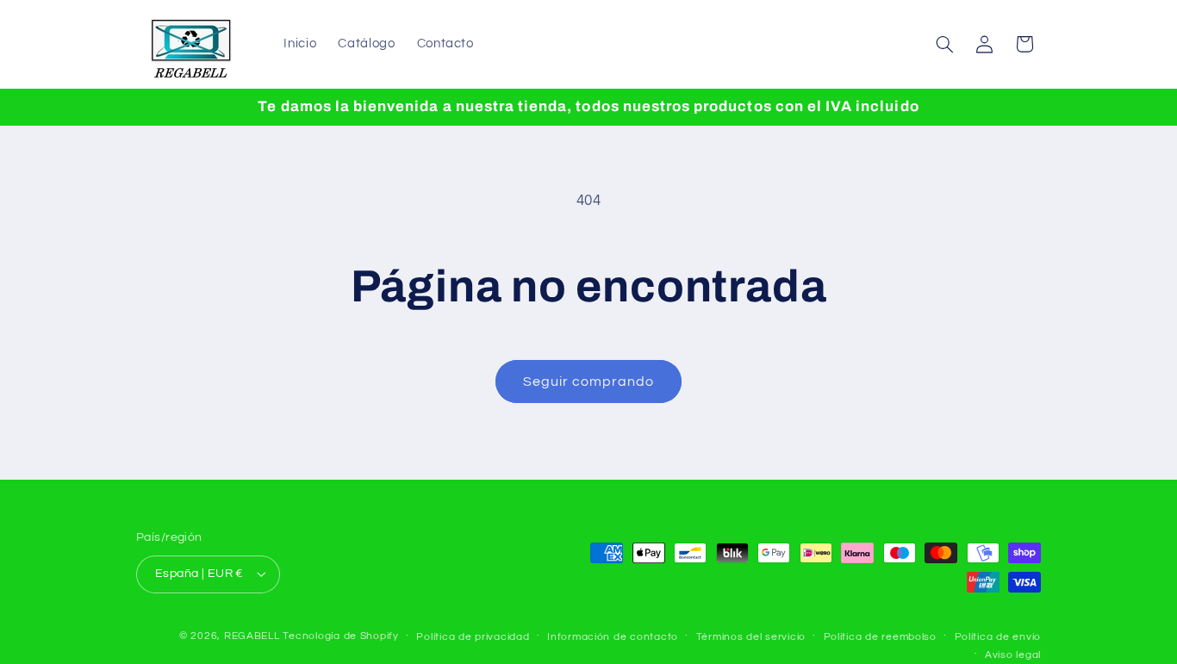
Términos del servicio (751, 637)
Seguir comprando (589, 381)
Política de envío (998, 637)
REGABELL (252, 636)
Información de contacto (612, 637)
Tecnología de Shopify (340, 636)
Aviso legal (1013, 655)
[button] (945, 44)
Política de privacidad (472, 637)
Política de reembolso (880, 637)
